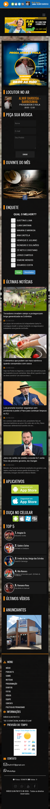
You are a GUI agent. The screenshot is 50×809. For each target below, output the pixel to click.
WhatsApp (11, 771)
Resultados (29, 272)
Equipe (8, 699)
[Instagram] (15, 786)
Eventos (9, 687)
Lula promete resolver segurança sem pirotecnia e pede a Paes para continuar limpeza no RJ (25, 411)
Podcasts (10, 671)
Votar (18, 272)
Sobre (8, 675)
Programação (11, 683)
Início (8, 667)
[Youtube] (28, 786)
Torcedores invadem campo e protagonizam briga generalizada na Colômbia (23, 315)
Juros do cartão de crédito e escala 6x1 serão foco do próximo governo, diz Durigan (24, 459)
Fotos (8, 691)
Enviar (25, 154)
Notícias (9, 679)
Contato (9, 703)
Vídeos (8, 695)
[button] (44, 15)
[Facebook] (34, 786)
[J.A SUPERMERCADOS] (24, 627)
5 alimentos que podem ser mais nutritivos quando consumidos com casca (22, 362)
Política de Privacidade (15, 707)
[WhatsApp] (21, 786)
